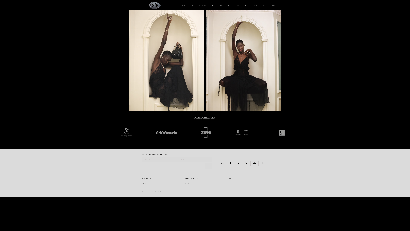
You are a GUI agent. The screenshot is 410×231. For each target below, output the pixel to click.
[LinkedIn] (246, 163)
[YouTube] (254, 163)
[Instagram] (222, 163)
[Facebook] (230, 163)
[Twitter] (238, 163)
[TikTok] (262, 163)
